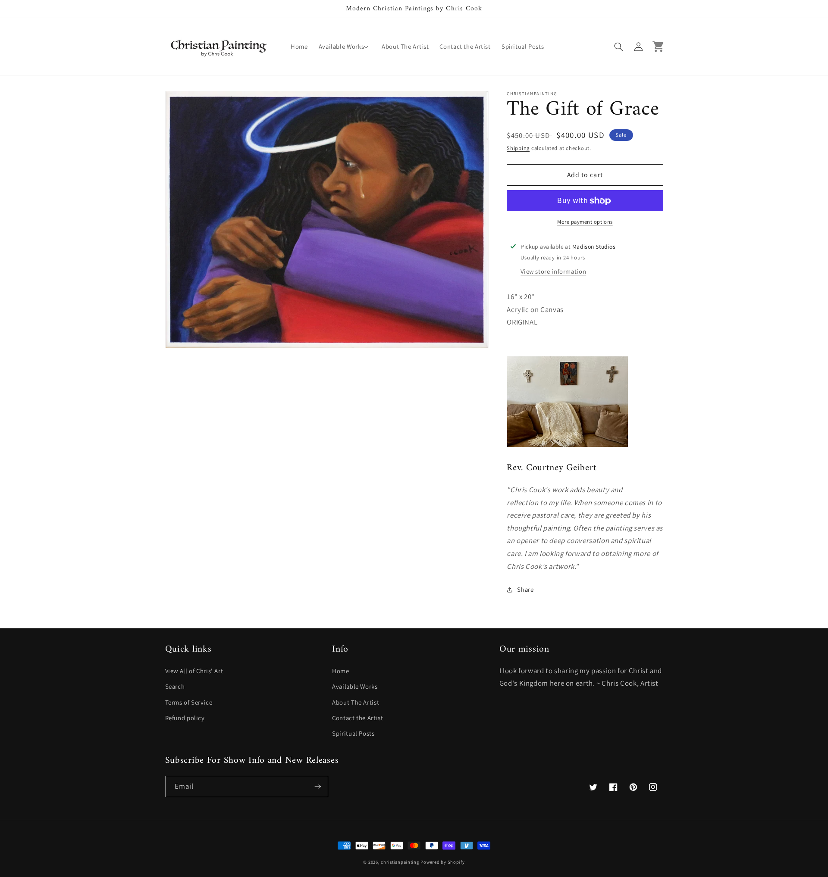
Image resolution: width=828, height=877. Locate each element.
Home (340, 671)
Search (175, 686)
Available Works (354, 686)
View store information (553, 272)
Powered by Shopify (442, 862)
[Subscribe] (317, 786)
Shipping (518, 148)
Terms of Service (189, 702)
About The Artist (355, 702)
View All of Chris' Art (194, 671)
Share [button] (525, 590)
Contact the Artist (357, 718)
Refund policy (185, 718)
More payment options (585, 222)
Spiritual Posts (353, 733)
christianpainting (400, 862)
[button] (344, 46)
